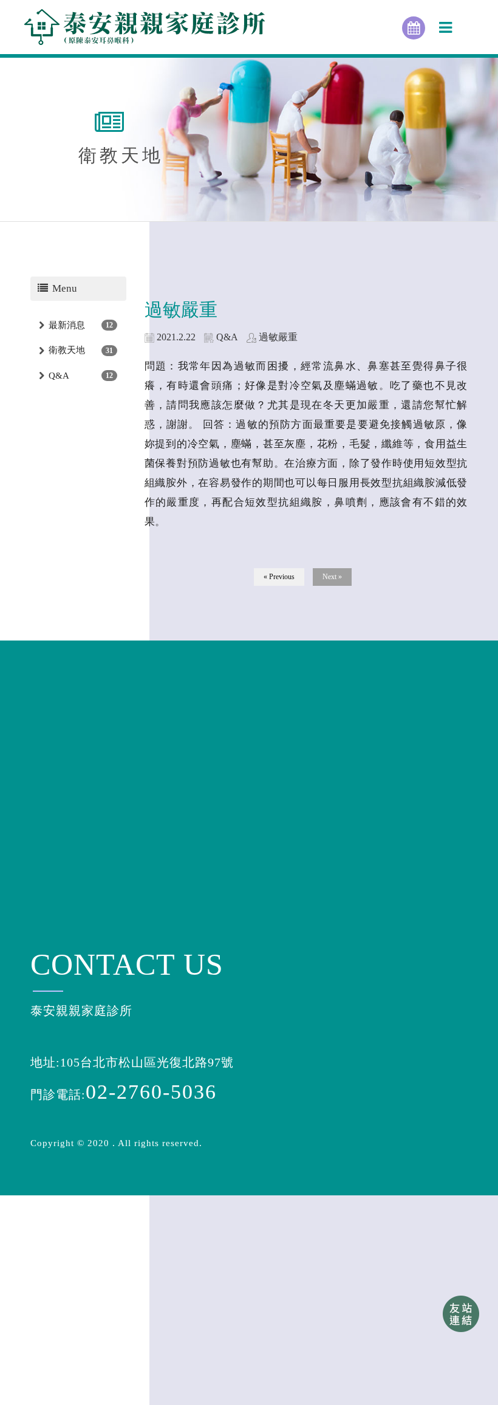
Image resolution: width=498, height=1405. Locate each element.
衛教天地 (67, 350)
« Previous (279, 576)
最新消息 (67, 325)
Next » (332, 576)
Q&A (59, 375)
